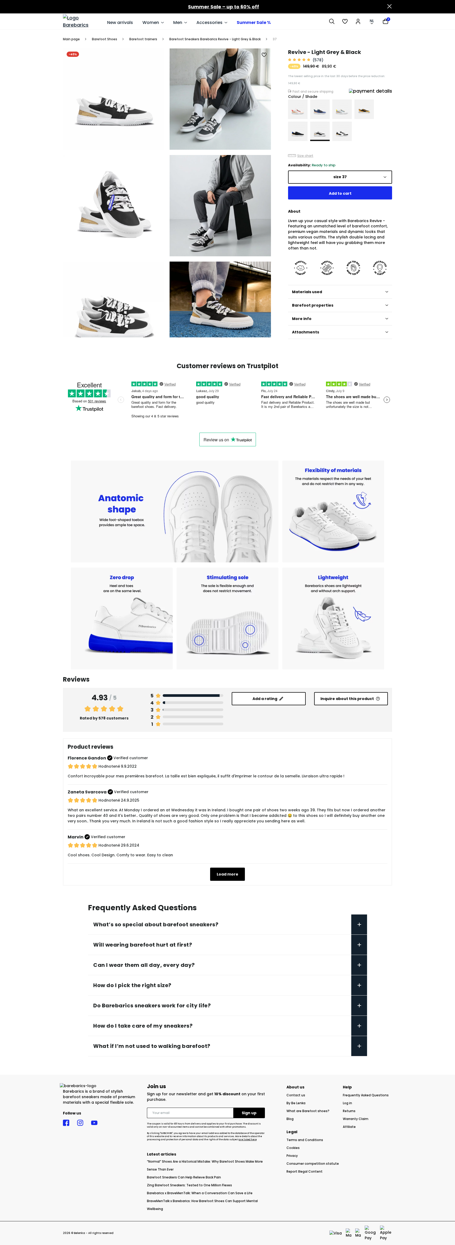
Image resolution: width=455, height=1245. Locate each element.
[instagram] (80, 1123)
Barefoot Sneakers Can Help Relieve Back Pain (184, 1177)
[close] (389, 6)
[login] (358, 21)
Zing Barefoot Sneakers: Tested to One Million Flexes (189, 1185)
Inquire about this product (347, 698)
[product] (298, 109)
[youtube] (94, 1123)
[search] (331, 21)
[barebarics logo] (82, 21)
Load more (227, 874)
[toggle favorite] (264, 55)
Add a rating (265, 698)
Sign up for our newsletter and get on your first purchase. (206, 1096)
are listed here (248, 1139)
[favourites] (345, 21)
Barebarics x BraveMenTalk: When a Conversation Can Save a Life (200, 1193)
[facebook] (66, 1123)
